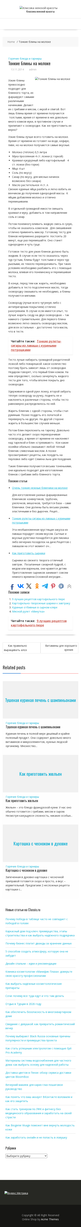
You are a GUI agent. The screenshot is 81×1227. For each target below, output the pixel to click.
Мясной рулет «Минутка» (28, 611)
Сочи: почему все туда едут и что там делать (34, 996)
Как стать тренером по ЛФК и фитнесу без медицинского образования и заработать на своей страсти (38, 1113)
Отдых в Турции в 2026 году (23, 1004)
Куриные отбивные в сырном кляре (34, 607)
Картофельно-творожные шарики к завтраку (41, 603)
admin (33, 69)
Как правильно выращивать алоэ (15, 648)
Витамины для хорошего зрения (61, 648)
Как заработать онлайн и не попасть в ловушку (36, 1137)
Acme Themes (50, 1219)
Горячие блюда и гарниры (25, 58)
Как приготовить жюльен (40, 773)
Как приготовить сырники (28, 553)
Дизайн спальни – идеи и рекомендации (30, 963)
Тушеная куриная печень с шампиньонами (40, 700)
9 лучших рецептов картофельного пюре (38, 599)
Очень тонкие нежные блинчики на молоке (40, 488)
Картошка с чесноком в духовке (40, 843)
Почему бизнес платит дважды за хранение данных (38, 943)
